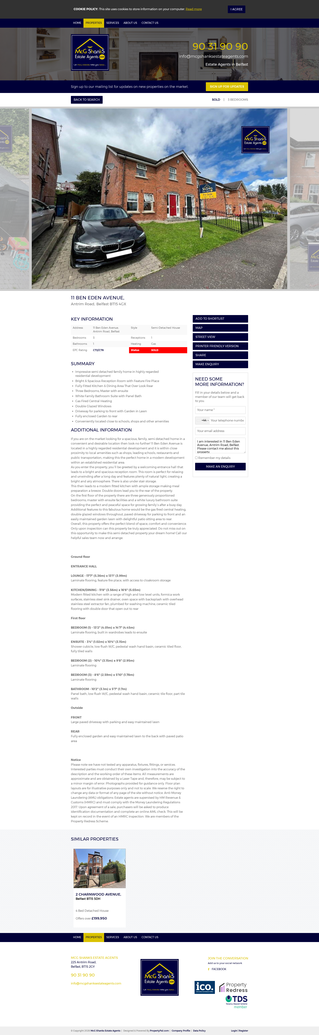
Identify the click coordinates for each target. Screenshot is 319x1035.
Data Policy (199, 1030)
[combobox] (202, 420)
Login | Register (239, 1030)
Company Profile (181, 1030)
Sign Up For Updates (227, 86)
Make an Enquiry (220, 466)
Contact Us (150, 23)
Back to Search (87, 99)
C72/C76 (98, 350)
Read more (194, 9)
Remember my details (214, 458)
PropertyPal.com (159, 1030)
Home (77, 23)
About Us (130, 23)
